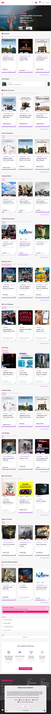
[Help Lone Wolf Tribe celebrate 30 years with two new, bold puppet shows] (25, 189)
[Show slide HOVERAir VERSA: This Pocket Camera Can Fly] (22, 28)
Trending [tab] (4, 393)
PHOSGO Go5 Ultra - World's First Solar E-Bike (8, 59)
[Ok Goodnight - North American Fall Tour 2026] (42, 189)
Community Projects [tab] (25, 93)
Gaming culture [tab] (34, 93)
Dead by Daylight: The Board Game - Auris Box (25, 288)
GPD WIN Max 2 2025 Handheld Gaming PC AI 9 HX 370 (25, 117)
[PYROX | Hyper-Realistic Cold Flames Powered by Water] (25, 46)
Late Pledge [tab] (22, 136)
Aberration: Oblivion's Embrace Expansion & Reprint (9, 288)
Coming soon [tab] (5, 350)
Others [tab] (25, 264)
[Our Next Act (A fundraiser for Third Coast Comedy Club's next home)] (9, 189)
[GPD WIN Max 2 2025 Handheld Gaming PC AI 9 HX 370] (25, 104)
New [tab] (10, 350)
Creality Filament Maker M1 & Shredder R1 (8, 117)
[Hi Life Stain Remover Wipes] (25, 361)
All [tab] (2, 36)
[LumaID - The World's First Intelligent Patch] (42, 317)
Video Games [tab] (20, 264)
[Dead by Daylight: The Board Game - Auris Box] (25, 275)
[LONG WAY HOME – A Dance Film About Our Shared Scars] (9, 361)
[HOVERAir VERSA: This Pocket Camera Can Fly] (9, 146)
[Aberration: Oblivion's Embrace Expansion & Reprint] (9, 275)
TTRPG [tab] (14, 264)
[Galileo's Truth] (25, 446)
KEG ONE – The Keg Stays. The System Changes (41, 374)
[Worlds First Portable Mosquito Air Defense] (42, 104)
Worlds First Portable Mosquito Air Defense (41, 117)
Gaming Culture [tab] (24, 36)
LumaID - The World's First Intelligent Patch (41, 331)
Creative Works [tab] (16, 36)
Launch (25, 611)
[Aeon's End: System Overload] (9, 446)
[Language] (36, 2)
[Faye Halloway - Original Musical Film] (9, 317)
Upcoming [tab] (8, 136)
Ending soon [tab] (28, 136)
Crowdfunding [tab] (15, 136)
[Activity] (39, 2)
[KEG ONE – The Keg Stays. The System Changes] (42, 361)
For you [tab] (3, 136)
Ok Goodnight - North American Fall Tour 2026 (42, 202)
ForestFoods (40, 244)
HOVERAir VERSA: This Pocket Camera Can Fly (8, 160)
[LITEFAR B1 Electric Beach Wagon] (42, 46)
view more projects (44, 74)
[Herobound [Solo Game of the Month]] (42, 275)
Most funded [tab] (10, 393)
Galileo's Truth (24, 458)
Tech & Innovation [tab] (8, 36)
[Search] (33, 2)
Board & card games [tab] (6, 264)
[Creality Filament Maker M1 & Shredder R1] (9, 104)
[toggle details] (16, 72)
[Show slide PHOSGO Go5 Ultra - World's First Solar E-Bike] (29, 28)
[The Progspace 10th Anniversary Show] (42, 446)
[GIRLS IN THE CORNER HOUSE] (25, 317)
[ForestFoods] (42, 232)
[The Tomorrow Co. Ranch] (9, 232)
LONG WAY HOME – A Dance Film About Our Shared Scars (8, 374)
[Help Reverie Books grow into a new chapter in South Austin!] (25, 232)
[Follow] (4, 325)
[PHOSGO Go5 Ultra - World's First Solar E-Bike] (9, 46)
